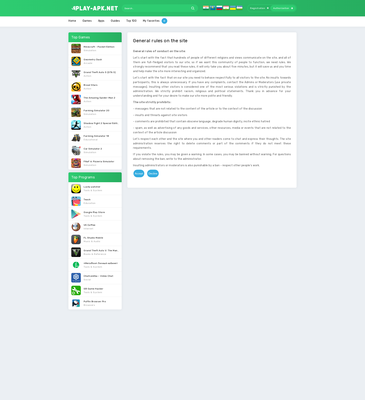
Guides (115, 20)
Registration (257, 8)
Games (87, 20)
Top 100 (131, 20)
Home (72, 20)
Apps (101, 20)
